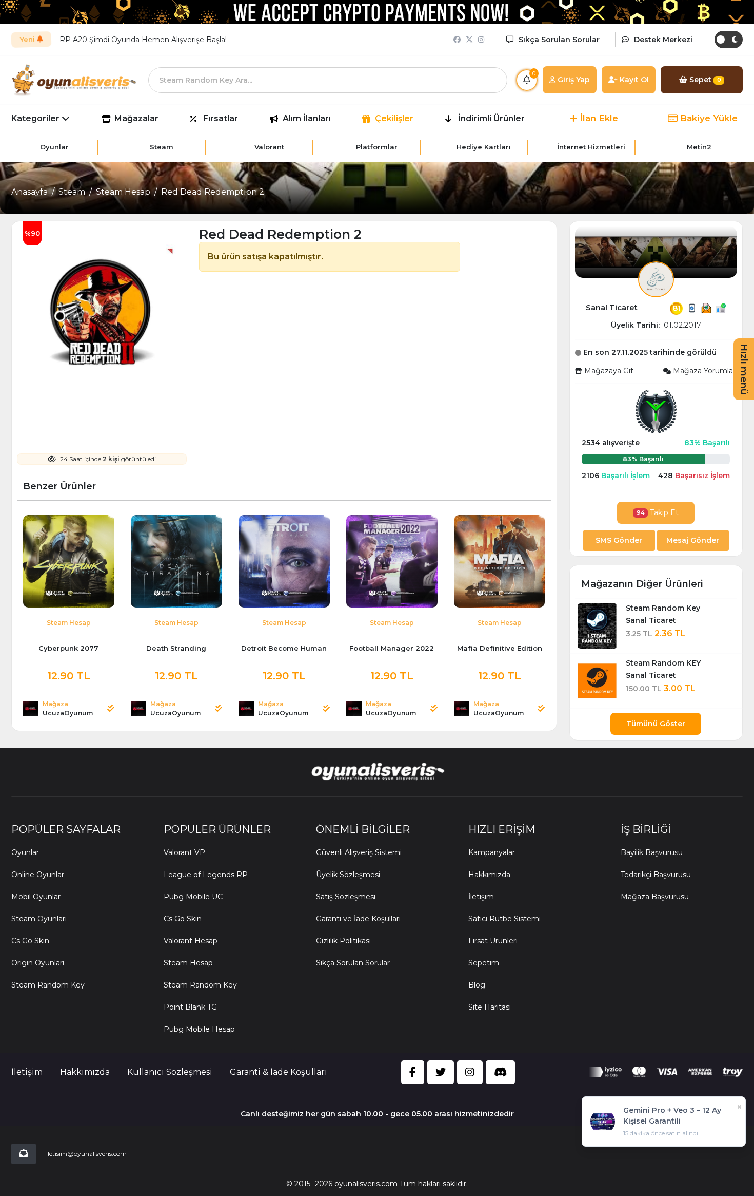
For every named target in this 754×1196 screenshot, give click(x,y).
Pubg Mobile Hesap (199, 1029)
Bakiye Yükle (708, 118)
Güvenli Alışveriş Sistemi (359, 852)
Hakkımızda (489, 874)
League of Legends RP (206, 874)
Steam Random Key (48, 985)
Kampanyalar (491, 852)
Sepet (704, 79)
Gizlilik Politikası (343, 940)
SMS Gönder (619, 540)
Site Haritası (489, 1007)
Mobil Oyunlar (36, 896)
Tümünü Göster (655, 723)
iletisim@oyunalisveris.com (86, 1153)
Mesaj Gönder (692, 540)
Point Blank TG (190, 1007)
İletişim (481, 896)
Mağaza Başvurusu (655, 896)
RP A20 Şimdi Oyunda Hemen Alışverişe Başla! (143, 39)
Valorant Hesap (190, 940)
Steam (71, 192)
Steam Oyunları (39, 918)
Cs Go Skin (30, 940)
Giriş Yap (572, 79)
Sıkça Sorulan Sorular (353, 962)
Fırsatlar (220, 118)
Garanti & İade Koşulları (278, 1072)
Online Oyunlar (37, 874)
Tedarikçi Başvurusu (656, 874)
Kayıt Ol (633, 79)
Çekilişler (394, 118)
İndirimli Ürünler (491, 118)
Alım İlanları (307, 118)
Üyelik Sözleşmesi (348, 874)
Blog (476, 985)
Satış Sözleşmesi (345, 896)
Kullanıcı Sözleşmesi (169, 1072)
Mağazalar (136, 118)
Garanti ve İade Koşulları (358, 918)
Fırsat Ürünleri (493, 940)
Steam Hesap (123, 192)
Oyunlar (25, 852)
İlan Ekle (598, 118)
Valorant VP (184, 852)
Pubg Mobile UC (193, 896)
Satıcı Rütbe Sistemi (504, 918)
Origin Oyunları (37, 962)
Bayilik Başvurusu (652, 852)
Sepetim (483, 962)
